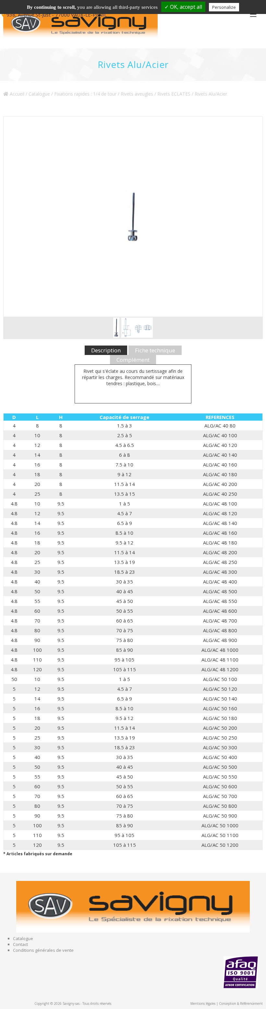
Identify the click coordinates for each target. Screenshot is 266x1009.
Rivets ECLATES (173, 94)
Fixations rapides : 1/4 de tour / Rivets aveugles (103, 94)
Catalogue (39, 94)
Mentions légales (202, 1003)
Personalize (224, 7)
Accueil (16, 94)
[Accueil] (84, 24)
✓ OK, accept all (183, 6)
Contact (20, 944)
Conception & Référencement (241, 1003)
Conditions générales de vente (43, 950)
